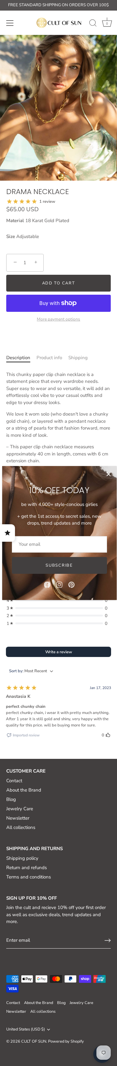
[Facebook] (47, 584)
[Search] (93, 24)
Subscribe (59, 565)
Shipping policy (22, 858)
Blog (11, 799)
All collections (20, 827)
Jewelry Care (19, 809)
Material (15, 220)
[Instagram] (59, 584)
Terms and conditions (28, 877)
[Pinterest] (71, 584)
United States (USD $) (25, 1029)
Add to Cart (58, 283)
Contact (14, 781)
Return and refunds (26, 867)
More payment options (58, 319)
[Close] (108, 474)
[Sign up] (108, 940)
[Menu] (10, 23)
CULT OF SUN (33, 1041)
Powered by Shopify (66, 1041)
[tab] (18, 361)
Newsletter (17, 818)
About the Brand (23, 790)
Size (10, 236)
